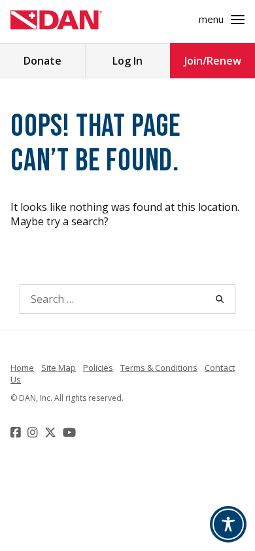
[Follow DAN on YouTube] (71, 432)
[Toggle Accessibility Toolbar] (228, 524)
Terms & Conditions (158, 367)
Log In (127, 61)
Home (22, 367)
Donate (42, 61)
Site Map (58, 367)
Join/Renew (212, 61)
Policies (98, 367)
